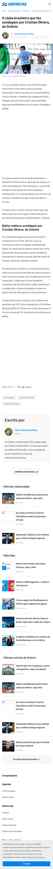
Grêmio (7, 84)
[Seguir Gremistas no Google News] (17, 385)
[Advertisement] (26, 141)
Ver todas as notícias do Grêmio (25, 759)
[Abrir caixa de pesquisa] (49, 4)
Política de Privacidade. (36, 857)
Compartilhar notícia (25, 472)
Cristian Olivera (26, 398)
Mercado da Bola (11, 404)
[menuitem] (26, 791)
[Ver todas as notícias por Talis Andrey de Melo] (5, 34)
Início (4, 11)
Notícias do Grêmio (14, 11)
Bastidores (26, 11)
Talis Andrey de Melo (24, 33)
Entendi (26, 864)
